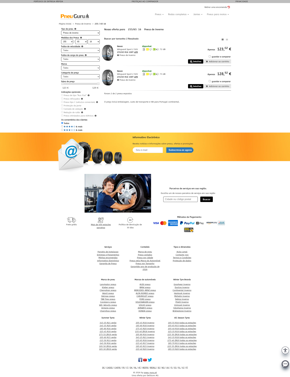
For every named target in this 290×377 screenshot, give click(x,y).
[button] (285, 350)
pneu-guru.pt (150, 372)
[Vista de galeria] (227, 39)
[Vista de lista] (222, 39)
